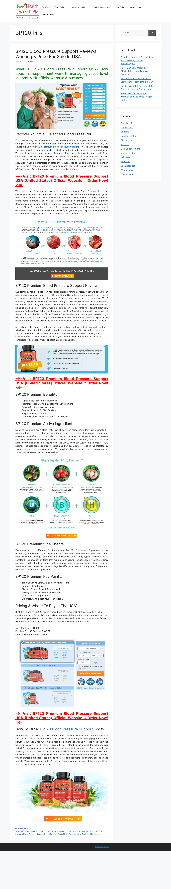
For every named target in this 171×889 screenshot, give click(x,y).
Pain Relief (120, 7)
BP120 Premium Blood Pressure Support (57, 147)
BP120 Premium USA (72, 834)
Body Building (61, 7)
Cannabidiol (127, 127)
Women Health (128, 174)
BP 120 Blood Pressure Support (31, 831)
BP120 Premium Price (53, 834)
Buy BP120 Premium (90, 834)
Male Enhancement (102, 7)
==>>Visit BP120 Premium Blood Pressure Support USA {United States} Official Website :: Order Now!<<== (61, 180)
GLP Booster (127, 140)
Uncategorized (128, 166)
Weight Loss (135, 7)
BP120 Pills (90, 831)
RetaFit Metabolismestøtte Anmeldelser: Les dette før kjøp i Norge (137, 96)
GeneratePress (102, 846)
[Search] (152, 33)
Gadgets (125, 131)
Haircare (125, 144)
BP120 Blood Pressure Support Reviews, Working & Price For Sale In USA (56, 54)
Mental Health (128, 153)
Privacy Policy (48, 15)
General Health (79, 7)
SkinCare (46, 7)
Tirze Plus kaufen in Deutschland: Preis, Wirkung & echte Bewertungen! (137, 60)
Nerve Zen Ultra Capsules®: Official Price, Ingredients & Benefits (134, 71)
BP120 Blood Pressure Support (66, 729)
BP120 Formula (79, 831)
